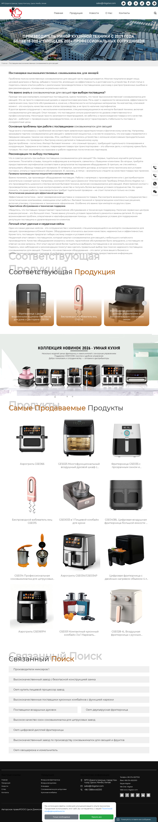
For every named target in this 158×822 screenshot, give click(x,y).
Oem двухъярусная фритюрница (107, 709)
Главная (4, 63)
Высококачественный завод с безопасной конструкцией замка (54, 679)
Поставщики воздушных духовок (34, 709)
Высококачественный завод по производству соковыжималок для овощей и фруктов (68, 740)
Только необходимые (61, 817)
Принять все (97, 817)
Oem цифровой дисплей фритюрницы (38, 729)
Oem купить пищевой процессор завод (38, 689)
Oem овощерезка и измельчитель (35, 750)
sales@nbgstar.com (106, 3)
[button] (144, 303)
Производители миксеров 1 (31, 669)
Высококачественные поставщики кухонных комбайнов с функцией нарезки (63, 699)
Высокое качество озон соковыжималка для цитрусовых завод (54, 719)
